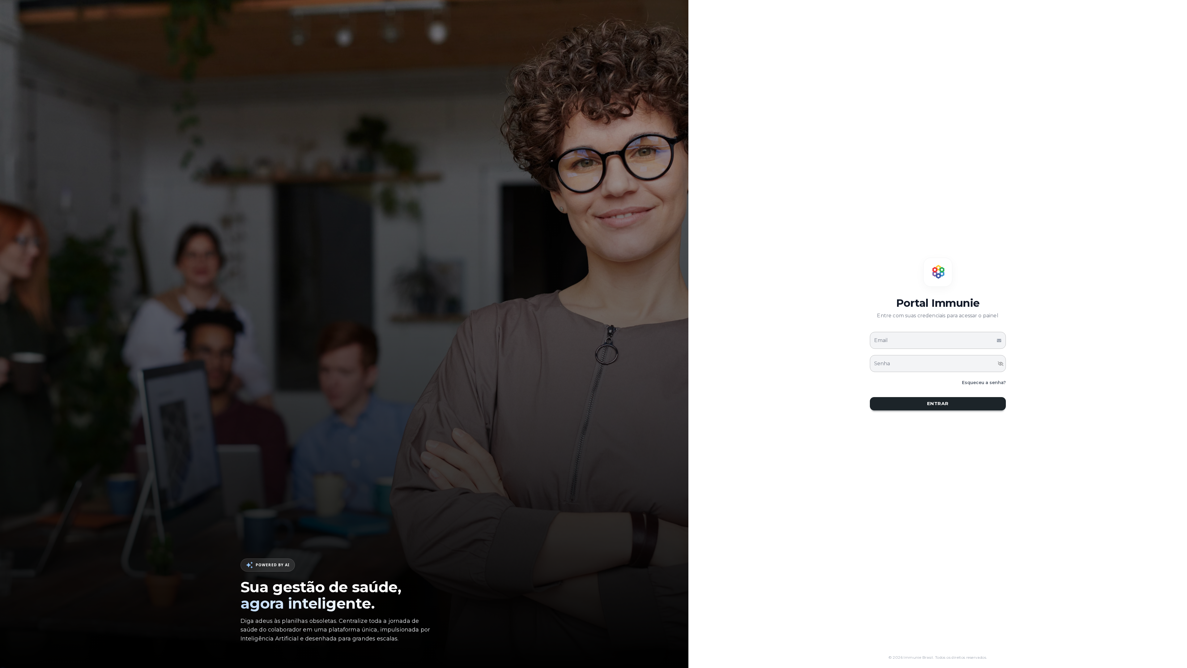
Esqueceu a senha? (984, 382)
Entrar (938, 403)
